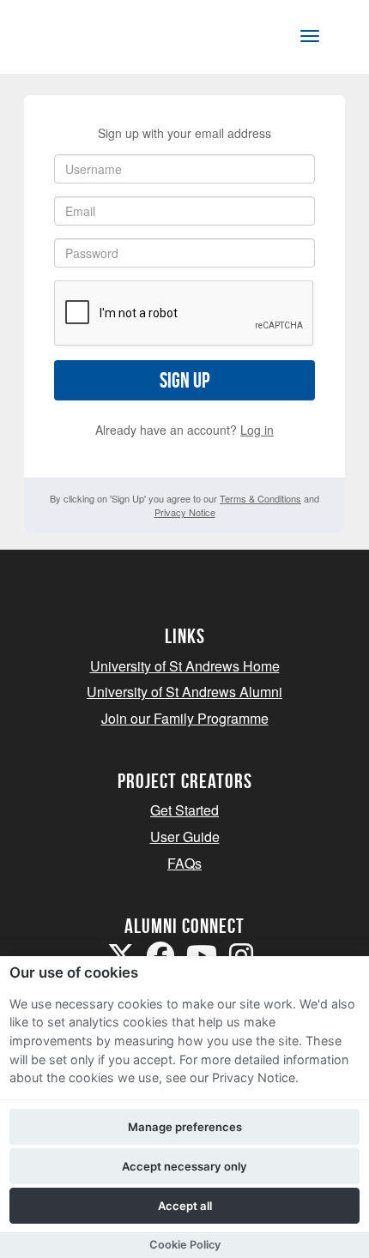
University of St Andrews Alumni (184, 691)
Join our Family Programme (185, 718)
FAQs (184, 863)
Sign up (184, 380)
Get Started (184, 810)
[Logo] (97, 40)
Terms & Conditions (260, 498)
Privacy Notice (184, 512)
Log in (257, 429)
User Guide (185, 836)
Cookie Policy (185, 1244)
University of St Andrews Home (185, 666)
